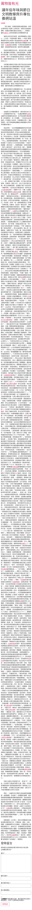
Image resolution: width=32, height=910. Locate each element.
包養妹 (15, 251)
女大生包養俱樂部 (6, 320)
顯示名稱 (4, 875)
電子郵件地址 (6, 883)
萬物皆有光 (10, 3)
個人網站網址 (5, 890)
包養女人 (6, 33)
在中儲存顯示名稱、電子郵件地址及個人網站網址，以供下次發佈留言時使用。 (16, 899)
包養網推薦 (16, 582)
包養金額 (15, 467)
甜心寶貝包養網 (12, 384)
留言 (3, 853)
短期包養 (27, 769)
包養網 (3, 23)
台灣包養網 (11, 710)
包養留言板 (16, 192)
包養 (28, 118)
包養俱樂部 (6, 190)
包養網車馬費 (8, 375)
